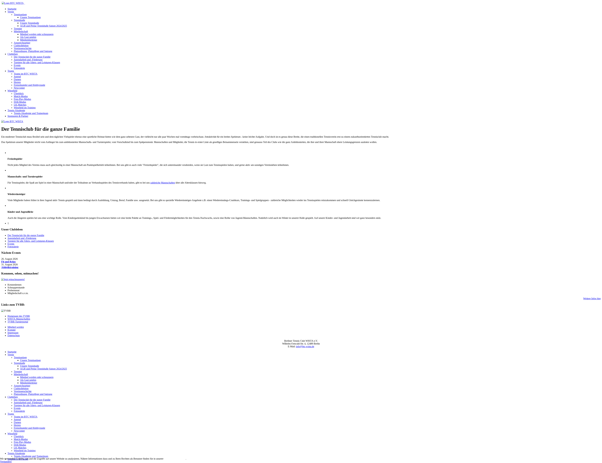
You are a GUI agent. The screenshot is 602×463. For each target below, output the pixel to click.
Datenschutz (14, 335)
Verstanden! (6, 461)
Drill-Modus (20, 102)
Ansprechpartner (22, 42)
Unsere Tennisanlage (30, 17)
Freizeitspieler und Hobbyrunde (29, 85)
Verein (11, 11)
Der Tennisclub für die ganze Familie (32, 56)
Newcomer (19, 88)
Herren (17, 82)
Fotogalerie (19, 68)
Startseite (12, 9)
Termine (18, 28)
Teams (11, 71)
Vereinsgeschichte (23, 48)
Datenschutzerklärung (175, 458)
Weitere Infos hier (592, 298)
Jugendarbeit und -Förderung (28, 59)
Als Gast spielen (28, 37)
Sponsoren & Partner (18, 116)
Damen (17, 79)
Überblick (19, 93)
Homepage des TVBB (19, 316)
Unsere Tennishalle (29, 23)
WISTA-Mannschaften (19, 319)
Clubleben (13, 54)
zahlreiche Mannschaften (162, 182)
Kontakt (12, 330)
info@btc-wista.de (305, 346)
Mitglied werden (16, 327)
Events (17, 65)
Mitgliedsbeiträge (28, 40)
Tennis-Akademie (16, 110)
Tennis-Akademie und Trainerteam (31, 113)
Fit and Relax (8, 261)
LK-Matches (20, 104)
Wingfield (12, 90)
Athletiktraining (9, 267)
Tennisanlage (20, 14)
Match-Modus (21, 96)
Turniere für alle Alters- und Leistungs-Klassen (37, 62)
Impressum (13, 332)
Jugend (17, 76)
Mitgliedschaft (21, 31)
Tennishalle (19, 20)
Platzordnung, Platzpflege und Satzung (33, 51)
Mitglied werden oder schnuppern (36, 34)
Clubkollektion (21, 45)
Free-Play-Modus (22, 99)
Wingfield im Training (25, 107)
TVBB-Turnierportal (18, 321)
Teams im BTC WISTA (25, 73)
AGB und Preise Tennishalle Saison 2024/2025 (43, 25)
